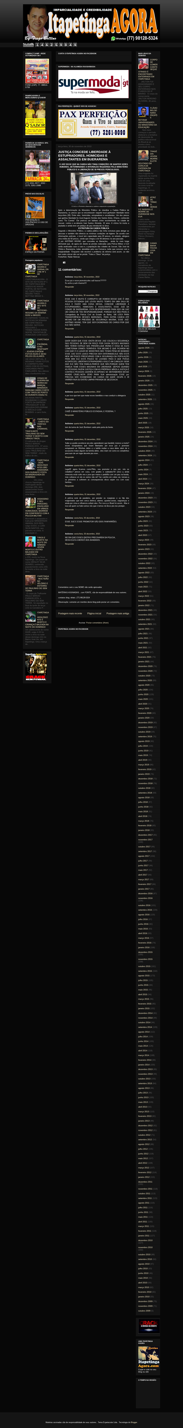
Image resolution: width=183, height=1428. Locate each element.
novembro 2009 (145, 1306)
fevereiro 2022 (144, 601)
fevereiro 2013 (144, 1116)
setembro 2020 (145, 680)
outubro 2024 (144, 451)
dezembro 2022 (145, 554)
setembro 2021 (145, 624)
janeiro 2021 (144, 661)
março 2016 (143, 938)
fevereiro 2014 (144, 1060)
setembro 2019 (145, 736)
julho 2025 (143, 408)
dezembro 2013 (145, 1069)
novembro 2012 (145, 1130)
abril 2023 (142, 535)
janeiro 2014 (144, 1065)
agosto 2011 (143, 1203)
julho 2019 (143, 746)
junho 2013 (143, 1097)
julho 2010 (143, 1268)
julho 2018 (143, 802)
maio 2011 (143, 1217)
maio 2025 (143, 418)
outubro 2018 (144, 788)
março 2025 (143, 427)
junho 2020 (143, 694)
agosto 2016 (144, 914)
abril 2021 (142, 647)
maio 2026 (143, 362)
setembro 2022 (145, 568)
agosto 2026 (144, 348)
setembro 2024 (145, 455)
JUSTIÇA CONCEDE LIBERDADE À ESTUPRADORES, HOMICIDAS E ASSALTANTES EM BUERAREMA (84, 155)
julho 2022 (143, 577)
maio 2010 (143, 1278)
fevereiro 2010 (144, 1292)
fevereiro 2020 (144, 713)
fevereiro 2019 (144, 769)
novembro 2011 (145, 1189)
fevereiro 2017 (144, 884)
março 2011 (143, 1226)
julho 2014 (143, 1036)
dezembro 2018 (145, 778)
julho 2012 (143, 1149)
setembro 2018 (145, 793)
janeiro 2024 (144, 493)
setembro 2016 (145, 910)
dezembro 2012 (145, 1125)
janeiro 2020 (144, 718)
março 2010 (143, 1287)
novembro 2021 (145, 615)
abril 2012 (142, 1163)
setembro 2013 (145, 1083)
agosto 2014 (144, 1032)
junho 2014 (143, 1041)
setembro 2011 (145, 1198)
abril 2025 (142, 423)
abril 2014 (142, 1050)
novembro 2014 (145, 1018)
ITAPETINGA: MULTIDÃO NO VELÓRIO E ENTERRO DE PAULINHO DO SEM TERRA (37, 583)
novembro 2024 (145, 446)
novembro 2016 (145, 898)
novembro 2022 (145, 558)
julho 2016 (143, 919)
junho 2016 (143, 924)
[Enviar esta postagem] (63, 262)
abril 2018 (142, 816)
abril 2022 (142, 591)
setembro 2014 (145, 1027)
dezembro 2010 (145, 1240)
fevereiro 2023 (144, 544)
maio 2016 (143, 929)
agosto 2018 (144, 797)
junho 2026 (143, 357)
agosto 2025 (144, 404)
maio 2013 (143, 1102)
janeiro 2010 (144, 1296)
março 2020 (143, 708)
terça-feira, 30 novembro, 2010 (86, 277)
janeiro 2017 (144, 889)
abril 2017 (142, 875)
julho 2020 (143, 690)
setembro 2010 (145, 1259)
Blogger (134, 1422)
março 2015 (143, 999)
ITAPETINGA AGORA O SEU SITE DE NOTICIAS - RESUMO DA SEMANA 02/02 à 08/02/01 (37, 308)
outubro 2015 (144, 966)
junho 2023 (143, 526)
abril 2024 (142, 479)
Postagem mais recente (70, 613)
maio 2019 (143, 755)
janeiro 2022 (144, 605)
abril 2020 (142, 704)
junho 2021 (143, 638)
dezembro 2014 (145, 1013)
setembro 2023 (145, 512)
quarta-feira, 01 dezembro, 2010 (87, 337)
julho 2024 (143, 465)
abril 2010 (142, 1282)
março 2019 (143, 764)
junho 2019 (143, 750)
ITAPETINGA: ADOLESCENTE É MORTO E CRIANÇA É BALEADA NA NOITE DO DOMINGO (37, 619)
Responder (69, 287)
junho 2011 (143, 1212)
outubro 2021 (144, 619)
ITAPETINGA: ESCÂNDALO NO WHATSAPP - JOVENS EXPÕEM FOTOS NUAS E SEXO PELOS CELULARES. (37, 347)
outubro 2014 (144, 1022)
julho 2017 (143, 861)
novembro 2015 (145, 959)
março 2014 (143, 1055)
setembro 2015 (145, 971)
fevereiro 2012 (144, 1172)
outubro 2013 (144, 1079)
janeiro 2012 (144, 1177)
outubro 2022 (144, 563)
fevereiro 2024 (144, 488)
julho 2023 (143, 521)
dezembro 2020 (145, 666)
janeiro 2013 (144, 1121)
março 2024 (143, 483)
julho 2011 (143, 1207)
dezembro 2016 (145, 893)
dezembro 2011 (145, 1182)
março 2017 (143, 879)
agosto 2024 (144, 460)
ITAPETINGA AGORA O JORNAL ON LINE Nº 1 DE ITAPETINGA (37, 270)
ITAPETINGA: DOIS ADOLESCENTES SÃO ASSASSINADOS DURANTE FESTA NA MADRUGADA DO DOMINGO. (37, 468)
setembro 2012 (145, 1139)
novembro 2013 (145, 1074)
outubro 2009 (144, 1311)
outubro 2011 (144, 1193)
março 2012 (143, 1168)
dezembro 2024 (145, 441)
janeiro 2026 (144, 380)
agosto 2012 (144, 1144)
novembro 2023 (145, 502)
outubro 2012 (144, 1135)
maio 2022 (143, 587)
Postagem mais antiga (118, 613)
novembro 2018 (145, 783)
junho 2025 (143, 413)
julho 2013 (143, 1093)
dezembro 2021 (145, 610)
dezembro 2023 (145, 498)
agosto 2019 (144, 741)
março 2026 (143, 371)
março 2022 (143, 596)
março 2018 (143, 821)
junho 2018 (143, 807)
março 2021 (143, 652)
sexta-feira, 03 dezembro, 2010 (87, 518)
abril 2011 (142, 1221)
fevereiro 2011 (144, 1231)
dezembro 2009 (145, 1301)
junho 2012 (143, 1154)
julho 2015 (143, 980)
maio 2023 (143, 530)
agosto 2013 (144, 1088)
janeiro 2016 (144, 947)
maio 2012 (143, 1158)
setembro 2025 (145, 399)
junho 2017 (143, 865)
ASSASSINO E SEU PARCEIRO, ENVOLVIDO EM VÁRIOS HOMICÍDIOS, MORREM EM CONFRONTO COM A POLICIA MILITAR (37, 507)
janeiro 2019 (144, 774)
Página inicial (94, 613)
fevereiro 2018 (144, 825)
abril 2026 (142, 366)
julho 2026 (143, 352)
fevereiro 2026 (144, 376)
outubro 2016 (144, 905)
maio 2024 (143, 474)
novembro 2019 (145, 727)
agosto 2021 (144, 629)
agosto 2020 (144, 685)
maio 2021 (143, 643)
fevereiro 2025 (144, 432)
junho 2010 (143, 1273)
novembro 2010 (145, 1247)
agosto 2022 (144, 572)
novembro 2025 (145, 390)
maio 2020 (143, 699)
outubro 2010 (144, 1254)
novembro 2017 (145, 839)
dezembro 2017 (145, 835)
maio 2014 (143, 1046)
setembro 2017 (145, 851)
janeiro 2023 (144, 549)
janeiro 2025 (144, 437)
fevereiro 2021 (144, 657)
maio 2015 (143, 990)
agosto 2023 (144, 516)
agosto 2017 (144, 856)
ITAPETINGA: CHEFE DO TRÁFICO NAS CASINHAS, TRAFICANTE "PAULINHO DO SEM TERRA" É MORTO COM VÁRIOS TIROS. (37, 428)
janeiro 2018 (144, 830)
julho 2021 (143, 633)
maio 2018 (143, 811)
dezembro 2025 (145, 385)
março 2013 (143, 1111)
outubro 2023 (144, 507)
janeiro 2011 (143, 1235)
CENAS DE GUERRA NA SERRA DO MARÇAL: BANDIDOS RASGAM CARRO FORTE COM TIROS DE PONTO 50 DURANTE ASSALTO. (37, 386)
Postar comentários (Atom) (97, 623)
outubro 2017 (144, 846)
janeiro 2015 (144, 1008)
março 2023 (143, 540)
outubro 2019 (144, 732)
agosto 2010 (144, 1264)
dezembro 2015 (145, 952)
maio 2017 (143, 870)
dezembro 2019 (145, 722)
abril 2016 (142, 933)
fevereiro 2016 (144, 943)
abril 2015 (142, 994)
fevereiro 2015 (144, 1004)
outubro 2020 (144, 676)
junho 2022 (143, 582)
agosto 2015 (144, 975)
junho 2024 (143, 469)
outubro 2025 (144, 394)
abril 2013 (142, 1107)
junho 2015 (143, 985)
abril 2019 (142, 760)
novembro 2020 (145, 671)
